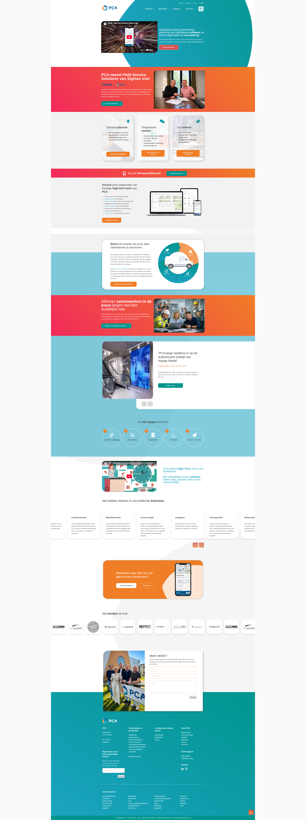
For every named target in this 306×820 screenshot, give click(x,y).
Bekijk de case (170, 385)
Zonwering (183, 803)
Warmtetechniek (107, 803)
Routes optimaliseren (135, 742)
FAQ (195, 3)
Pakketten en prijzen (135, 756)
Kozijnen (182, 801)
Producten (148, 9)
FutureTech (184, 744)
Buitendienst (158, 805)
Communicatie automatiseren (137, 744)
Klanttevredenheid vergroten (137, 747)
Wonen (156, 803)
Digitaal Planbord (110, 199)
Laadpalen (105, 808)
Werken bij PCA (186, 732)
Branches (176, 9)
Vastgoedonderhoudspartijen (162, 798)
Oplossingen (162, 9)
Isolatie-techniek (107, 801)
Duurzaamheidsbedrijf (108, 796)
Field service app (110, 213)
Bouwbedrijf (157, 808)
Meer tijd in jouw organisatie (188, 153)
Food (129, 801)
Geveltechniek (184, 798)
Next (150, 403)
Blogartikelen (159, 737)
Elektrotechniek (158, 801)
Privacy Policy (131, 818)
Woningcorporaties (159, 796)
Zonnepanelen (132, 796)
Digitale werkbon (109, 201)
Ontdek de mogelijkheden (118, 154)
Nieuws (157, 739)
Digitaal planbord (134, 737)
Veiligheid (184, 737)
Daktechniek (132, 798)
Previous (144, 403)
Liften (181, 805)
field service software (120, 269)
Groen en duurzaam (187, 735)
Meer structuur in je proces (153, 153)
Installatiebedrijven (133, 805)
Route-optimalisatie (110, 206)
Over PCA (189, 9)
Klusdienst (183, 796)
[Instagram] (186, 768)
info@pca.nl (105, 742)
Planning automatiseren (136, 739)
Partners (183, 742)
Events (181, 3)
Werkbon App (133, 735)
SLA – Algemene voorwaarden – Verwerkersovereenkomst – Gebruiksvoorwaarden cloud (164, 818)
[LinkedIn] (182, 768)
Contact (201, 3)
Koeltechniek (106, 798)
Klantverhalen (159, 735)
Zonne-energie (106, 805)
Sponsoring (184, 739)
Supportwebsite (185, 756)
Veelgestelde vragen (187, 758)
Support (188, 3)
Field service (132, 808)
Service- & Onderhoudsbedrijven (138, 803)
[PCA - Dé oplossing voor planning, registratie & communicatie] (109, 721)
